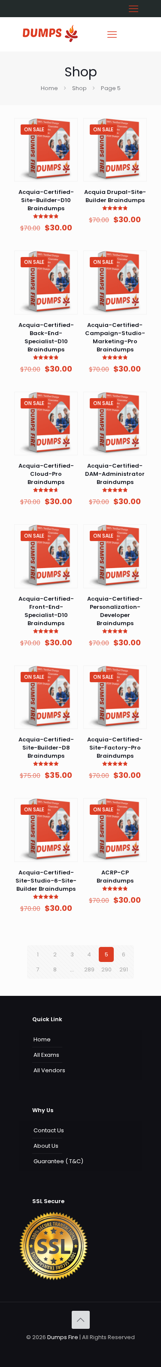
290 (106, 969)
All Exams (46, 1055)
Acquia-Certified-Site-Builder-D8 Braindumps (46, 747)
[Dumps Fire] (50, 40)
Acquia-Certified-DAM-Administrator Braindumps (115, 474)
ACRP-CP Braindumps (115, 876)
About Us (45, 1146)
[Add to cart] (67, 127)
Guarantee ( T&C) (58, 1161)
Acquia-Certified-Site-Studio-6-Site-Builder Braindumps (45, 880)
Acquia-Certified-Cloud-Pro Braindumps (46, 474)
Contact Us (48, 1130)
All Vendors (49, 1070)
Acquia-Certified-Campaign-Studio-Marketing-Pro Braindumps (115, 337)
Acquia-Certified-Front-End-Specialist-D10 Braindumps (46, 611)
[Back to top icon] (81, 1320)
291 (123, 969)
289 (89, 969)
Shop (79, 88)
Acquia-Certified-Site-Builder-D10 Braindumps (46, 200)
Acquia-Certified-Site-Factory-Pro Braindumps (115, 747)
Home (49, 88)
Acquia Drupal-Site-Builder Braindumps (115, 196)
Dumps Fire (62, 1337)
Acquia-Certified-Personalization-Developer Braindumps (115, 611)
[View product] (67, 140)
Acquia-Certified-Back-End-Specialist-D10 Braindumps (46, 337)
